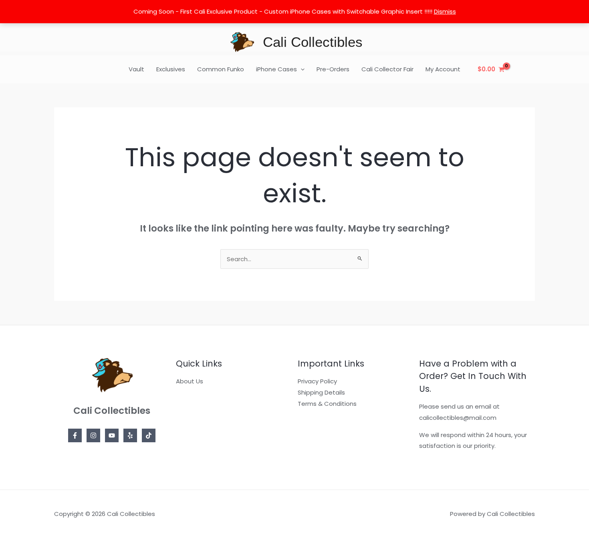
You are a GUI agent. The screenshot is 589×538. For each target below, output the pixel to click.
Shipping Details (321, 392)
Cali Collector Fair (387, 69)
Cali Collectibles (313, 42)
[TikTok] (148, 435)
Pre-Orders (333, 69)
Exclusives (170, 69)
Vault (136, 69)
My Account (443, 69)
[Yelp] (130, 435)
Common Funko (220, 69)
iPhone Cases (276, 69)
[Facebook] (75, 435)
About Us (189, 381)
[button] (301, 69)
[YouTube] (112, 435)
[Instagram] (93, 435)
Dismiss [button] (445, 11)
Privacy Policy (317, 381)
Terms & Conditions (327, 403)
